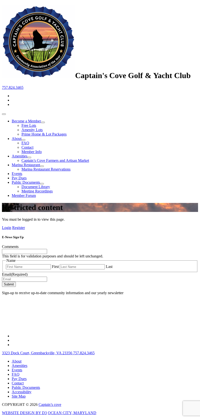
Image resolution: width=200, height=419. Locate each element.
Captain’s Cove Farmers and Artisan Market (55, 160)
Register (18, 228)
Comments (10, 247)
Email (15, 274)
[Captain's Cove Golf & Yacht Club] (38, 75)
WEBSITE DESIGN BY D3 (24, 413)
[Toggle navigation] (4, 114)
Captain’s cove (50, 404)
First (55, 266)
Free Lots (28, 125)
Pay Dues (19, 178)
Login (6, 228)
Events (17, 174)
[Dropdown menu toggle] (43, 122)
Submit (9, 284)
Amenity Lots (32, 130)
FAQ (25, 143)
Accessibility (21, 392)
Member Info (31, 152)
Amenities (19, 156)
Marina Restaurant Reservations (45, 169)
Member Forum (24, 195)
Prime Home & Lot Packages (44, 134)
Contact (27, 147)
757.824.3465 (12, 87)
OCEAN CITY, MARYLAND (72, 413)
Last (109, 266)
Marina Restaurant (26, 165)
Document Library (35, 187)
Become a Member (26, 121)
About (16, 139)
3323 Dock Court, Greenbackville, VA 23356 (37, 353)
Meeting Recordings (37, 191)
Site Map (19, 396)
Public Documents (26, 182)
